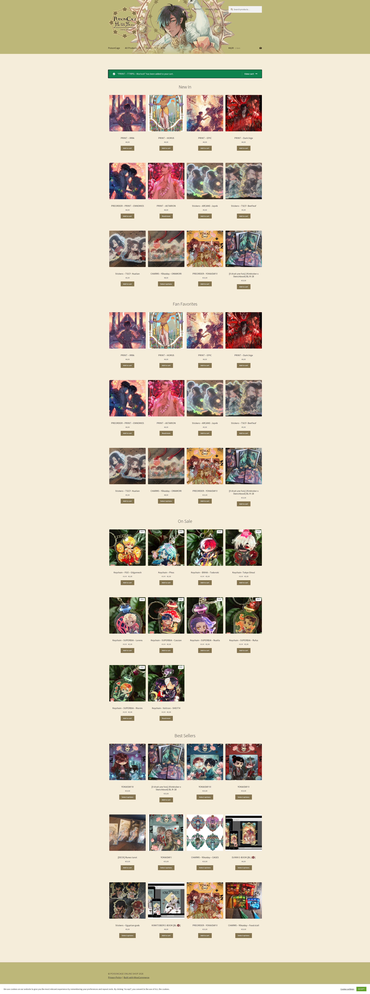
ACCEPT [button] (361, 989)
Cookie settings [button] (347, 989)
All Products (131, 47)
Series (149, 47)
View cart (249, 73)
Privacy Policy (115, 977)
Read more (166, 216)
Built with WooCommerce (136, 977)
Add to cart (127, 148)
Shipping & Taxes (212, 9)
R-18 (163, 47)
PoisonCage (114, 47)
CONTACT (197, 9)
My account (184, 9)
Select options (166, 284)
